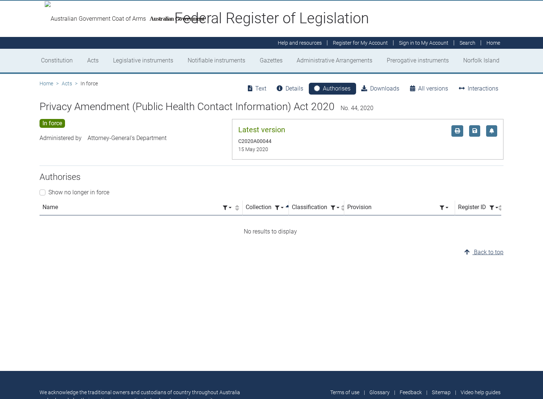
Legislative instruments (143, 60)
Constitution (57, 60)
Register (360, 43)
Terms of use (344, 392)
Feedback (411, 392)
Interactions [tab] (483, 88)
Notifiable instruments (216, 60)
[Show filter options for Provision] (444, 208)
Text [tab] (260, 88)
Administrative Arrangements (334, 60)
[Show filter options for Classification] (335, 208)
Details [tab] (294, 88)
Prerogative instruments (418, 60)
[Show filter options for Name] (227, 208)
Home (46, 83)
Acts (93, 60)
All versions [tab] (433, 88)
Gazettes (271, 60)
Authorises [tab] (337, 88)
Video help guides (481, 392)
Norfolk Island (481, 60)
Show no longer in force (78, 192)
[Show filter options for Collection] (279, 208)
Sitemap (441, 392)
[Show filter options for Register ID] (494, 208)
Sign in (423, 43)
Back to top (487, 252)
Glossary (379, 392)
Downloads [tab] (384, 88)
